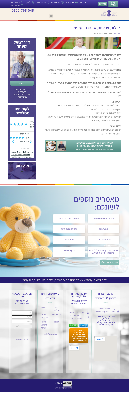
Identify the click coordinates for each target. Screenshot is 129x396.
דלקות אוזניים (69, 250)
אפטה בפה (103, 228)
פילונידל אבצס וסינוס (69, 228)
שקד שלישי (69, 239)
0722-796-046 (23, 10)
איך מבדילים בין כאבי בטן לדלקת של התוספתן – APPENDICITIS (103, 251)
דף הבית (117, 34)
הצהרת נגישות (22, 339)
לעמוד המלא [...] (50, 334)
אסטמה (56, 321)
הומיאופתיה (56, 314)
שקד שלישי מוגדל (103, 239)
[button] (51, 16)
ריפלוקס (44, 307)
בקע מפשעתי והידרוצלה (69, 218)
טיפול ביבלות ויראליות (44, 324)
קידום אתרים (59, 388)
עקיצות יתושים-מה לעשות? (103, 218)
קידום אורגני (68, 388)
